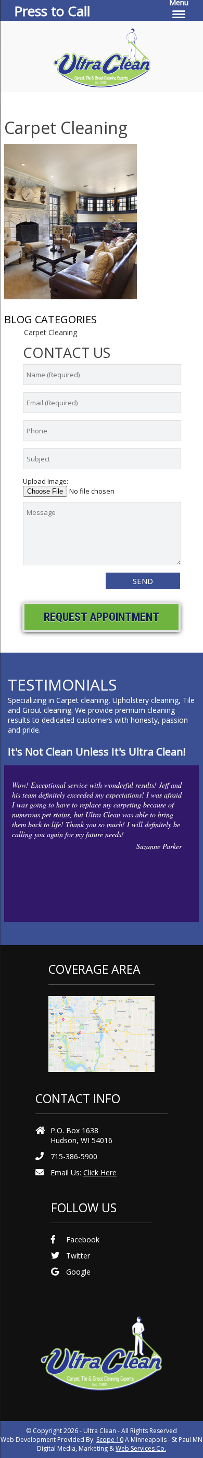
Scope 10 (109, 1439)
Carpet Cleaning (50, 332)
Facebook (82, 1239)
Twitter (78, 1256)
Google (78, 1272)
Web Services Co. (141, 1448)
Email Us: (83, 1172)
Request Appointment (101, 617)
